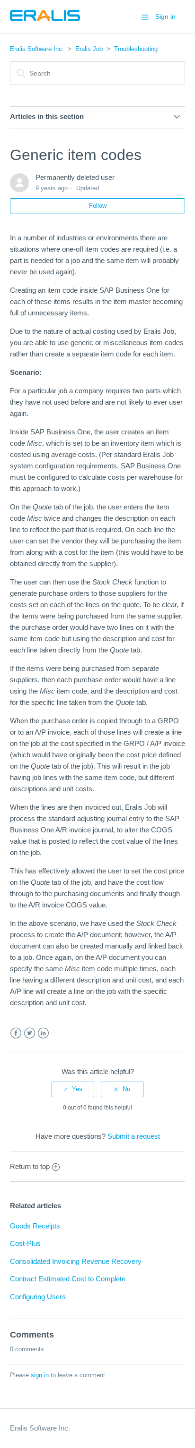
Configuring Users (38, 1297)
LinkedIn (43, 1033)
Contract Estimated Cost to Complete (67, 1279)
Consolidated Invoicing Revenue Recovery (76, 1261)
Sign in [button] (165, 16)
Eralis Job (89, 48)
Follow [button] (97, 205)
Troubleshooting (136, 48)
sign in (40, 1375)
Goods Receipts (35, 1226)
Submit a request (133, 1136)
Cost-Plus (25, 1243)
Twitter (29, 1033)
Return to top (30, 1166)
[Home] (45, 21)
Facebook (16, 1033)
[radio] (73, 1089)
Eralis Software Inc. (37, 48)
